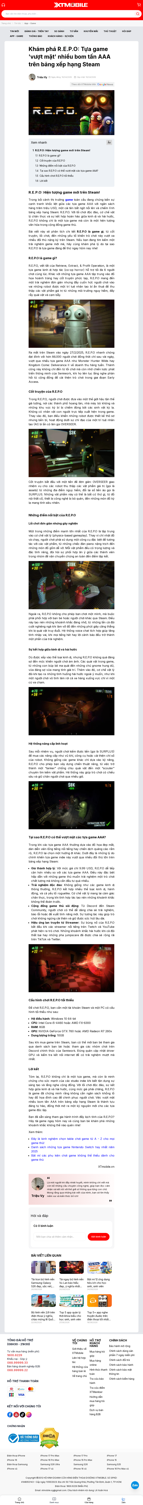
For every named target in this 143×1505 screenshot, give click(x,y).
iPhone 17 (112, 1455)
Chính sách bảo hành (121, 1364)
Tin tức (17, 23)
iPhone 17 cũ (46, 1468)
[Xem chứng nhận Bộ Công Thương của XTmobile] (23, 1438)
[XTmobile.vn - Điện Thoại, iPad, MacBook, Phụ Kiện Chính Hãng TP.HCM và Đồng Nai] (70, 5)
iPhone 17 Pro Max (49, 1455)
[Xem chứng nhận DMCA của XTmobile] (50, 1438)
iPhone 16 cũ (80, 1468)
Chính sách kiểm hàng (121, 1378)
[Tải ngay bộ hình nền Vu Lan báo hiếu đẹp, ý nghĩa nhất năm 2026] (71, 1267)
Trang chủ (6, 23)
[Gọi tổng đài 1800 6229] (3, 5)
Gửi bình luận (98, 1236)
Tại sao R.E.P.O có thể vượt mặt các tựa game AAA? (66, 170)
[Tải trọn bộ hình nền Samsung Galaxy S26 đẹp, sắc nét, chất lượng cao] (43, 1267)
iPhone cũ (12, 1468)
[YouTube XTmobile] (16, 1414)
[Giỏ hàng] (139, 5)
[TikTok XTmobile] (22, 1414)
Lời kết (41, 180)
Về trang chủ (79, 1375)
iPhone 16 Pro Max (49, 1460)
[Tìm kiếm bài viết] (137, 14)
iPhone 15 (112, 1460)
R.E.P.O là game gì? (48, 155)
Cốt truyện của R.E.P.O (50, 160)
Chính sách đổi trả (119, 1359)
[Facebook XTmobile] (10, 1414)
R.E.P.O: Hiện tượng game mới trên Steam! (61, 150)
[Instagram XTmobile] (29, 1414)
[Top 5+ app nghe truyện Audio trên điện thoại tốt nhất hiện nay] (99, 1300)
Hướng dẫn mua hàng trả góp (97, 1401)
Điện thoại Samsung (17, 1464)
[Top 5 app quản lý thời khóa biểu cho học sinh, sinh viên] (71, 1300)
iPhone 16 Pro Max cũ (118, 1468)
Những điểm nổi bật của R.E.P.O (55, 165)
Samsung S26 (81, 1464)
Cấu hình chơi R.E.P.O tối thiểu (54, 175)
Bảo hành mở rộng (119, 1346)
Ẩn (109, 142)
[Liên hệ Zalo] (135, 1485)
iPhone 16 (12, 1460)
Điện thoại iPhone (16, 1455)
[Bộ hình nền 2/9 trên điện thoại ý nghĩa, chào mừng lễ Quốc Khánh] (43, 1300)
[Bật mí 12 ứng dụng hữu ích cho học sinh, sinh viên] (99, 1267)
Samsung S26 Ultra (50, 1464)
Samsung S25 (114, 1464)
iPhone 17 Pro (81, 1455)
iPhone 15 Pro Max (83, 1460)
